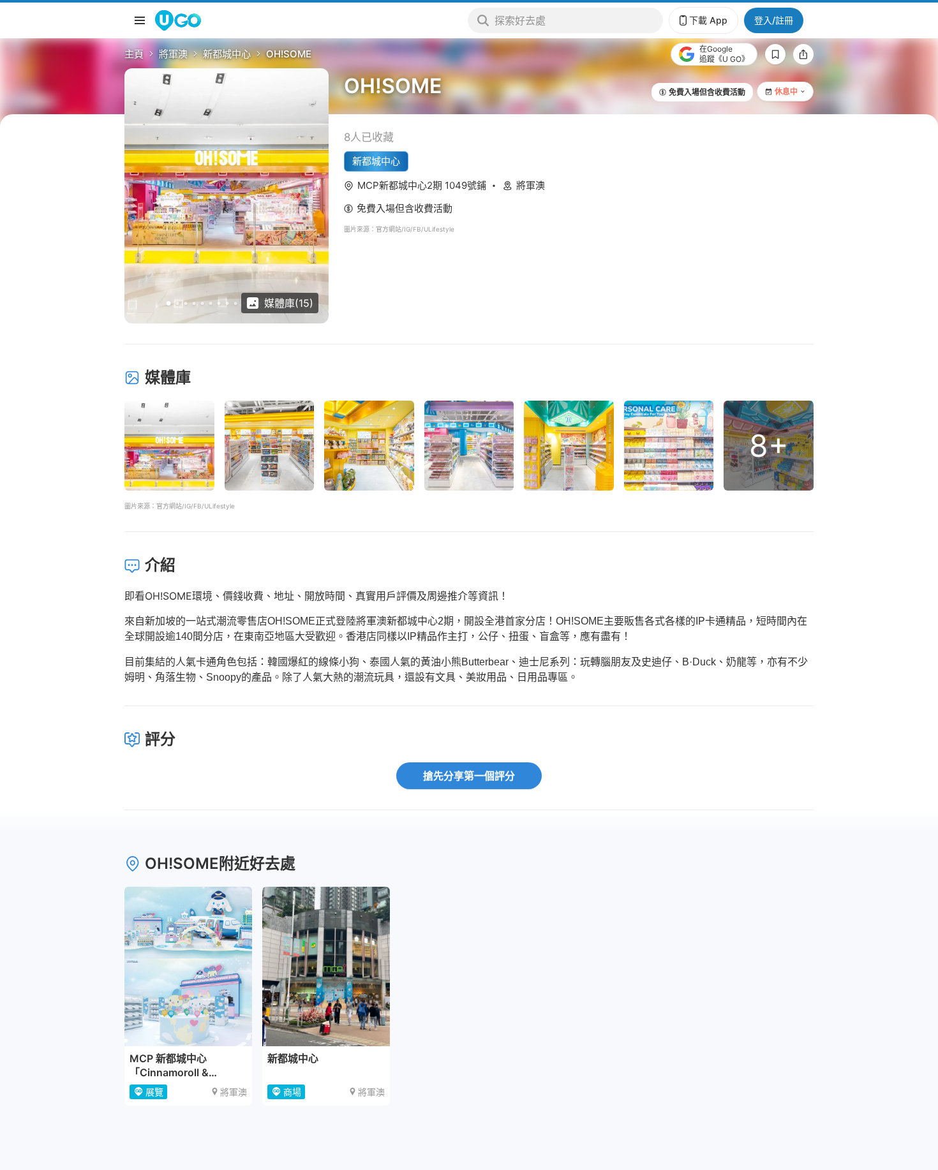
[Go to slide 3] (186, 303)
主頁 (134, 54)
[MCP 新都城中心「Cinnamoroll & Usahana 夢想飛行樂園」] (188, 966)
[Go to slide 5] (202, 303)
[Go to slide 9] (235, 303)
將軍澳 (173, 54)
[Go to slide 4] (194, 303)
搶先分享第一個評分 (469, 775)
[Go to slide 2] (177, 303)
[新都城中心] (326, 966)
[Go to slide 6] (210, 303)
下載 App (708, 20)
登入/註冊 (773, 20)
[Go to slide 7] (219, 303)
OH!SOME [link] (288, 54)
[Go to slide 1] (169, 303)
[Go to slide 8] (227, 303)
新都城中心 (227, 54)
